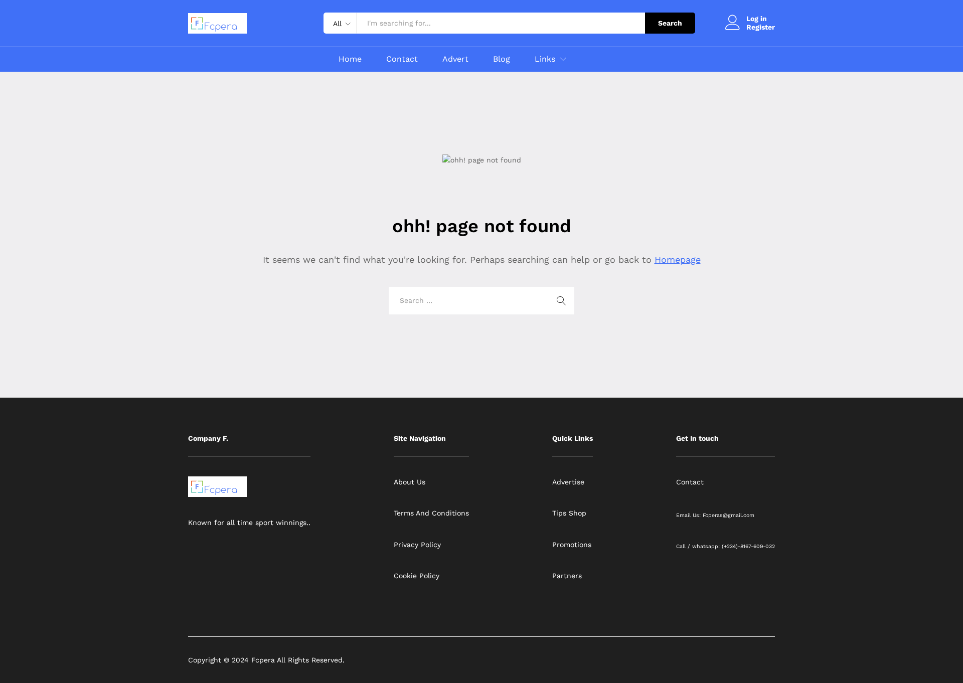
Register (760, 27)
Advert (455, 59)
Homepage (678, 259)
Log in (756, 19)
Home (350, 59)
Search (670, 23)
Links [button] (545, 59)
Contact (402, 59)
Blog (501, 59)
